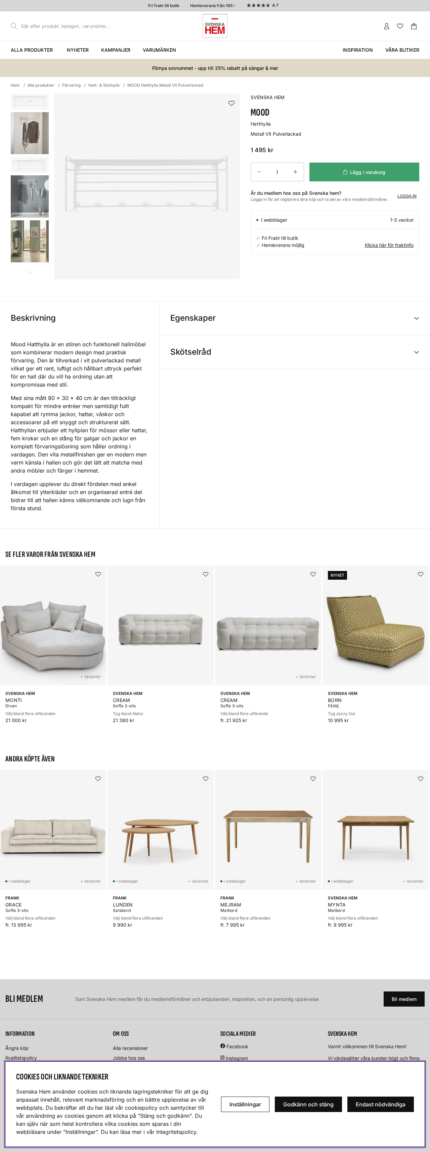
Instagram (237, 1058)
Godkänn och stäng (308, 1104)
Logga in (407, 195)
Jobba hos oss (129, 1058)
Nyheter (78, 50)
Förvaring (71, 85)
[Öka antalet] (295, 172)
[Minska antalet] (259, 172)
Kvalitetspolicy (21, 1058)
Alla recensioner (130, 1048)
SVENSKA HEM (268, 97)
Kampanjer (115, 50)
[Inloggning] (386, 26)
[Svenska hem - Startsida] (215, 26)
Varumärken (159, 50)
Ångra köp (17, 1048)
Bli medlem (404, 999)
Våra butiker (402, 50)
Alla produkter (32, 50)
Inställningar (245, 1104)
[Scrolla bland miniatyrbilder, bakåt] (30, 101)
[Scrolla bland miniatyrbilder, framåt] (30, 271)
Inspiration (358, 50)
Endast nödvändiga (380, 1104)
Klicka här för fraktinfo (389, 245)
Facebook (237, 1046)
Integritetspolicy (176, 1131)
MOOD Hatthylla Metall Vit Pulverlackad (165, 85)
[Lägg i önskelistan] (231, 103)
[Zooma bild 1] (147, 186)
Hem (15, 85)
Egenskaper (193, 318)
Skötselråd (190, 352)
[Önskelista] (400, 26)
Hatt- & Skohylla (104, 85)
